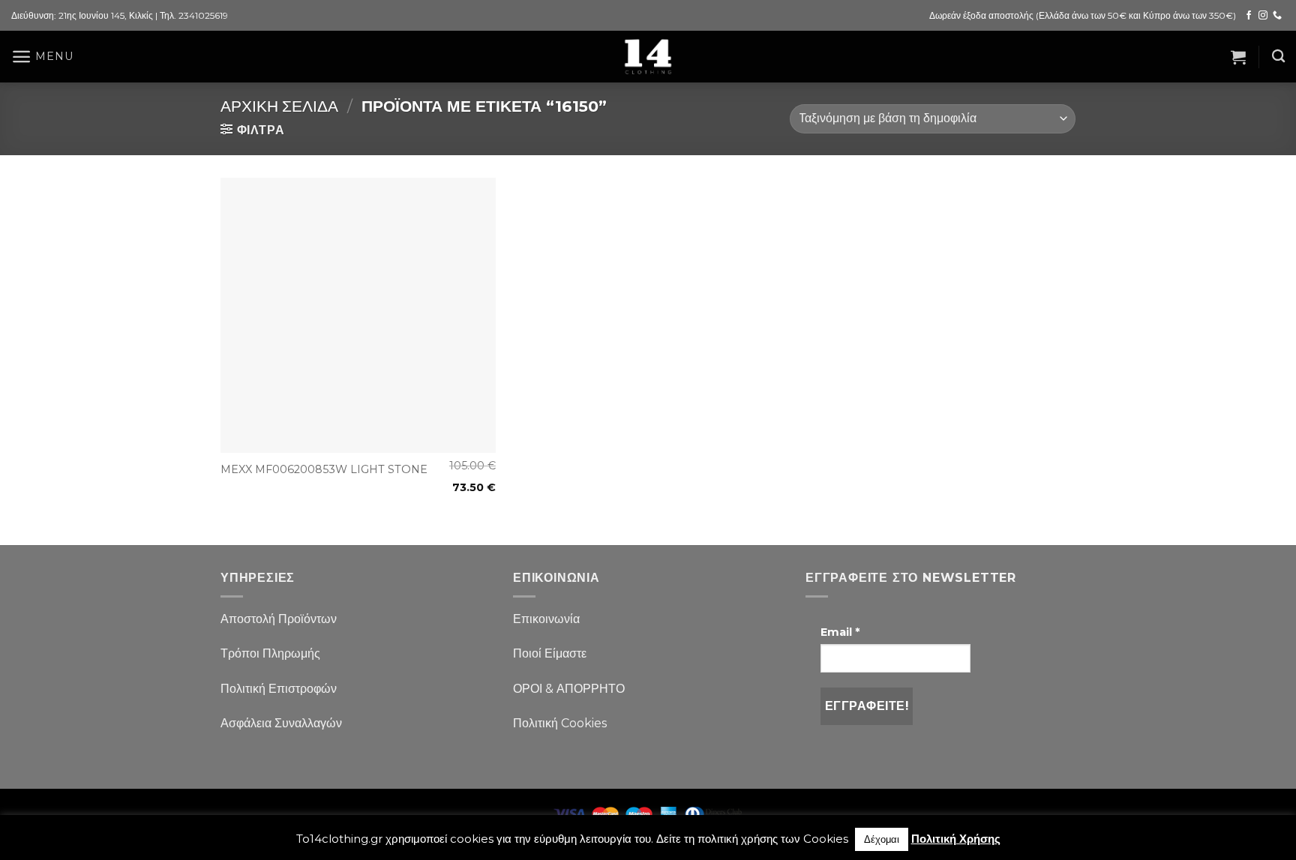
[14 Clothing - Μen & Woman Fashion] (648, 56)
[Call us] (1277, 15)
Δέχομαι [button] (881, 839)
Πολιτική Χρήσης (955, 839)
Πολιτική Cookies (560, 723)
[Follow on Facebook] (1248, 15)
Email (840, 632)
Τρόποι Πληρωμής (270, 653)
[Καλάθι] (1238, 56)
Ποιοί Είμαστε (549, 653)
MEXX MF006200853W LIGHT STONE (324, 469)
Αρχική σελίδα (279, 106)
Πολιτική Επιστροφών (278, 689)
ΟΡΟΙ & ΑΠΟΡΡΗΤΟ (569, 689)
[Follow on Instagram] (1263, 15)
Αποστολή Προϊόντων (278, 619)
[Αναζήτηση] (1278, 56)
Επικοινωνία (546, 619)
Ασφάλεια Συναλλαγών (281, 723)
